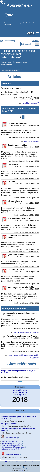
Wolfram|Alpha (12, 455)
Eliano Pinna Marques (29, 103)
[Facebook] (19, 382)
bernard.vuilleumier (30, 141)
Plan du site (9, 462)
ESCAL (21, 470)
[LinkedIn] (21, 382)
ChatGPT (33, 332)
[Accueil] (3, 4)
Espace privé (30, 462)
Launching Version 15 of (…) (11, 441)
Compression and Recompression (13, 447)
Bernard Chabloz (30, 355)
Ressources (8, 108)
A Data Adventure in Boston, (11, 449)
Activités (22, 108)
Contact (19, 462)
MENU (31, 33)
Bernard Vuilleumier (14, 355)
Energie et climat (8, 424)
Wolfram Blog (11, 438)
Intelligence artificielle (14, 308)
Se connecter (8, 41)
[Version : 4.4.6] (25, 469)
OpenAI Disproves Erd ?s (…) (12, 443)
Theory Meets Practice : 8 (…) (12, 445)
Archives (6, 83)
